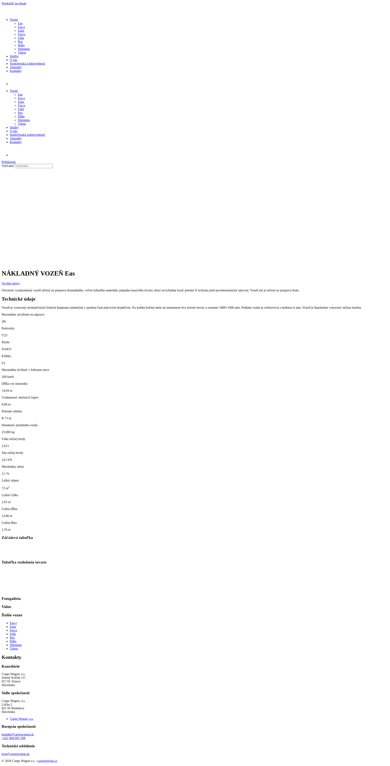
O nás (13, 60)
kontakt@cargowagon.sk (18, 734)
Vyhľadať (8, 166)
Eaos (21, 30)
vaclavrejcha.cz (47, 761)
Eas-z (21, 27)
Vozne (14, 19)
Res (20, 41)
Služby (14, 56)
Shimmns (24, 49)
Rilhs (21, 45)
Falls (21, 38)
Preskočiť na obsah (14, 3)
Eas (20, 23)
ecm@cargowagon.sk (15, 754)
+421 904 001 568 (13, 738)
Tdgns (22, 52)
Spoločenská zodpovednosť (27, 63)
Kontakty (16, 71)
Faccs (21, 34)
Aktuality (16, 67)
